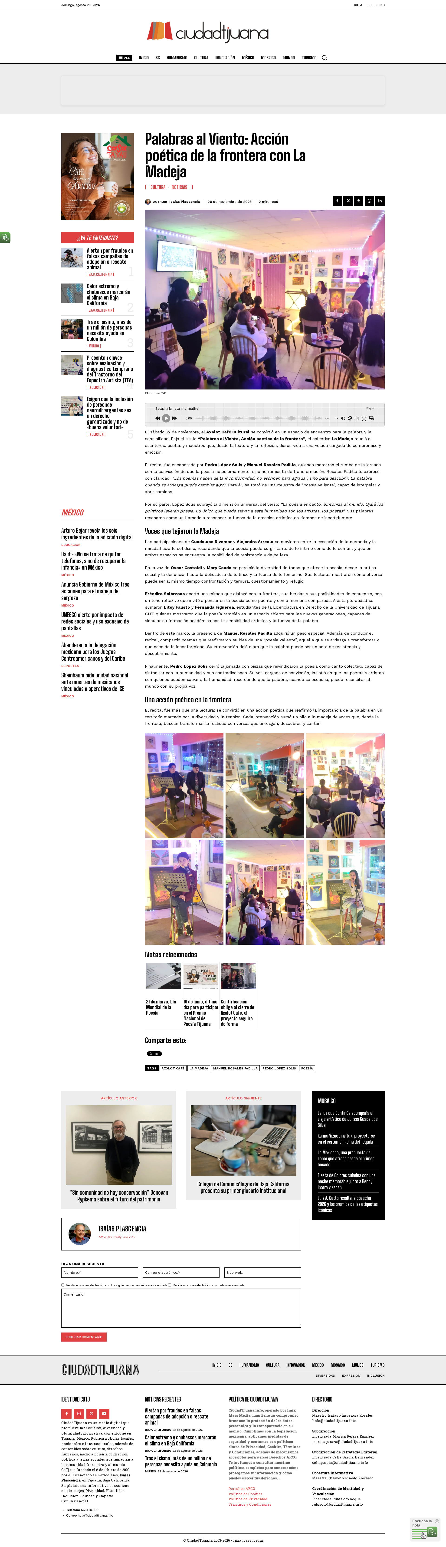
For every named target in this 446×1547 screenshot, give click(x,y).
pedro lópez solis (279, 1068)
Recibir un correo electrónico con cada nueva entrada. (209, 1285)
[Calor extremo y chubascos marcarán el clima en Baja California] (72, 293)
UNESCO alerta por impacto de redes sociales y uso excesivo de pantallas (95, 621)
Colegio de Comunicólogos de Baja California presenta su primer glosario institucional (243, 1187)
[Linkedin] (380, 201)
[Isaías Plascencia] (149, 202)
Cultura (158, 187)
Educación (71, 544)
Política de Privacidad (248, 1499)
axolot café (173, 1068)
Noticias (179, 187)
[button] (324, 57)
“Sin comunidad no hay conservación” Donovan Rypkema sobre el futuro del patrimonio (119, 1196)
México (67, 575)
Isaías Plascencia (184, 202)
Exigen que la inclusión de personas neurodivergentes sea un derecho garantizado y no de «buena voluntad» (110, 413)
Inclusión (96, 387)
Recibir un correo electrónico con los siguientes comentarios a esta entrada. (117, 1285)
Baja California (100, 274)
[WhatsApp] (369, 201)
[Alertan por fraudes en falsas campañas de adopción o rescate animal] (72, 257)
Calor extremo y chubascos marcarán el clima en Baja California (108, 294)
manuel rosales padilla (235, 1068)
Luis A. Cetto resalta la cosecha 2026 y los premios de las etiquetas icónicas (348, 1204)
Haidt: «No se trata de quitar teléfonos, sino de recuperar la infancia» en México (93, 561)
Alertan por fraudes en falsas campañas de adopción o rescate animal (110, 259)
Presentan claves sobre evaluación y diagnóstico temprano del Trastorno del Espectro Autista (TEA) (110, 369)
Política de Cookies (245, 1493)
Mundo (94, 346)
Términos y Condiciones (250, 1504)
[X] (348, 201)
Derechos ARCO (242, 1488)
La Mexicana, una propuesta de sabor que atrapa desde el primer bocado (346, 1158)
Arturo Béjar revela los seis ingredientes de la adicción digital (97, 534)
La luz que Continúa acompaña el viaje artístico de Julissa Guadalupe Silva (348, 1119)
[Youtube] (104, 1414)
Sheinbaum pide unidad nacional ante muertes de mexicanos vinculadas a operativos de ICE (94, 682)
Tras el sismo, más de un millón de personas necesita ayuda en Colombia (109, 330)
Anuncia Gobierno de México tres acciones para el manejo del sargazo (95, 591)
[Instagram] (79, 1414)
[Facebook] (337, 201)
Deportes (70, 665)
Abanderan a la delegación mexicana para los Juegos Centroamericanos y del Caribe (93, 652)
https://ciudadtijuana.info (116, 1237)
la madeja (199, 1068)
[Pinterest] (358, 201)
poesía (307, 1068)
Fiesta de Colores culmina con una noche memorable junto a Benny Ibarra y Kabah (347, 1181)
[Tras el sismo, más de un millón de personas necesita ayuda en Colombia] (72, 329)
